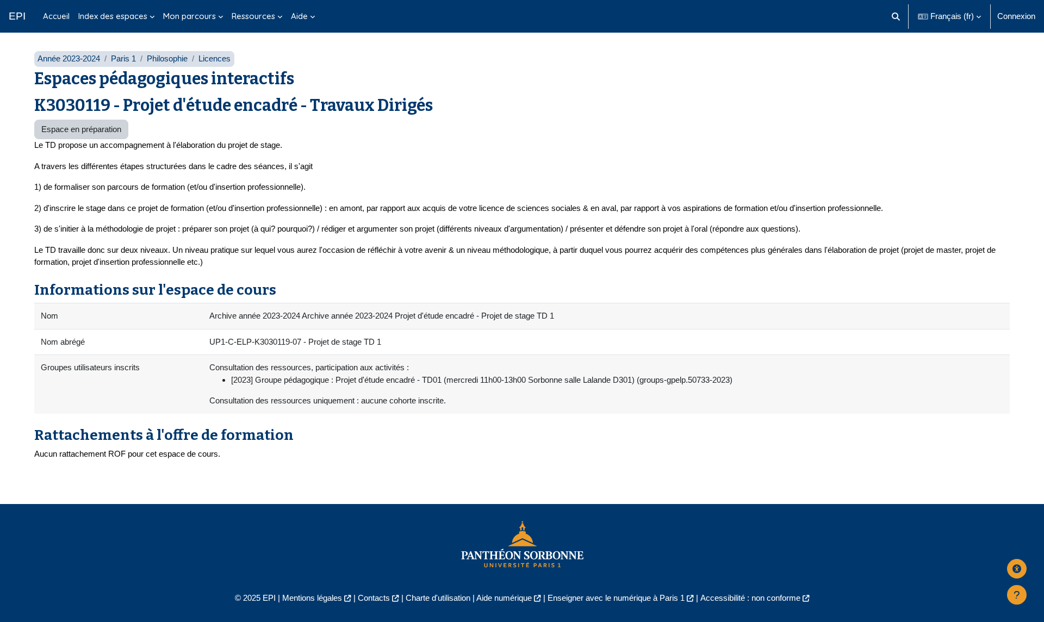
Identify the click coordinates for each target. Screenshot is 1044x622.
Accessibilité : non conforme (750, 597)
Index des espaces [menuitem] (112, 16)
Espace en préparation (81, 129)
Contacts (374, 597)
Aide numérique (504, 597)
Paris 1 (123, 58)
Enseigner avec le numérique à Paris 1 (616, 597)
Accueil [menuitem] (56, 16)
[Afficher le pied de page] (1017, 595)
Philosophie (167, 58)
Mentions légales (312, 597)
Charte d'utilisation (438, 597)
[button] (896, 16)
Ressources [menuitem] (253, 16)
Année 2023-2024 (69, 58)
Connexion (1016, 16)
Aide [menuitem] (299, 16)
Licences (214, 58)
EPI (17, 16)
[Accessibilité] (1017, 569)
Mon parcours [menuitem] (189, 16)
